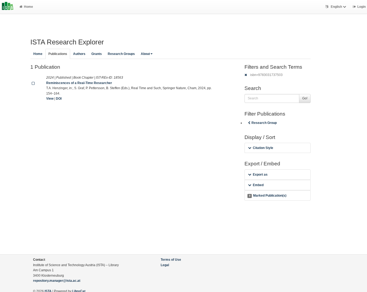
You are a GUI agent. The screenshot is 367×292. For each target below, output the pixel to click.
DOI (59, 98)
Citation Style (263, 148)
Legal (165, 265)
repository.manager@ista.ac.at (56, 281)
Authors (79, 54)
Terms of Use (171, 260)
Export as (260, 174)
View (49, 98)
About (145, 54)
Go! (304, 98)
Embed (258, 185)
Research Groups (121, 54)
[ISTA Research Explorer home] (7, 6)
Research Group (264, 123)
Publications (57, 54)
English (336, 7)
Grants (96, 54)
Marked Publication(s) (267, 195)
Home (28, 7)
